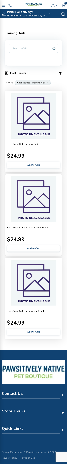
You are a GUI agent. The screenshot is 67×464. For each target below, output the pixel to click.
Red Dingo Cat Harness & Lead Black (27, 227)
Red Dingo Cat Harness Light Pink (25, 311)
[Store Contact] (10, 4)
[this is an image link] (33, 371)
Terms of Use (27, 457)
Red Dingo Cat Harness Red (22, 144)
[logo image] (33, 4)
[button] (54, 4)
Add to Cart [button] (33, 165)
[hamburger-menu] (3, 4)
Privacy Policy (9, 457)
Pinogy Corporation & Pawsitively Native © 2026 (29, 452)
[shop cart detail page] (63, 4)
